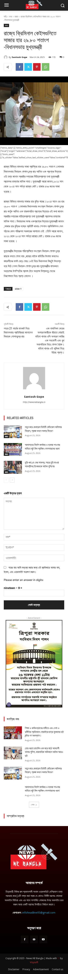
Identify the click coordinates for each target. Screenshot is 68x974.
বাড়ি (5, 16)
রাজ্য (16, 16)
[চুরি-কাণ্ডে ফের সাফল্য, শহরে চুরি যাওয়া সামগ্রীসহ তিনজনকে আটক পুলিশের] (13, 467)
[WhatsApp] (45, 67)
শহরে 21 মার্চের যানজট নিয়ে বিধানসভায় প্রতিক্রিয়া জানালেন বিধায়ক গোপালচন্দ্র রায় (18, 332)
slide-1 (18, 288)
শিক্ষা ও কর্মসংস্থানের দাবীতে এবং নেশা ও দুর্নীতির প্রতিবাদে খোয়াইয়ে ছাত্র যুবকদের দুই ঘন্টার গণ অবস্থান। (44, 732)
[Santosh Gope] (6, 57)
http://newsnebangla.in (34, 402)
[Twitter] (28, 67)
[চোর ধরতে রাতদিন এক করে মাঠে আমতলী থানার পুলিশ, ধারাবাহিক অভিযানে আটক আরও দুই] (13, 753)
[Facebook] (19, 67)
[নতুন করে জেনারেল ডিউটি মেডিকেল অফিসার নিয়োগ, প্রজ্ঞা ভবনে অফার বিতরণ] (13, 431)
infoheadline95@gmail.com (38, 912)
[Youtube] (43, 939)
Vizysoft (34, 962)
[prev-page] (6, 480)
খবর (10, 16)
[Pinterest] (37, 67)
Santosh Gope (19, 57)
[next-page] (12, 480)
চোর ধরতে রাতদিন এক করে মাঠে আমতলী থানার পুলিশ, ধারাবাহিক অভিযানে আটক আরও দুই (44, 752)
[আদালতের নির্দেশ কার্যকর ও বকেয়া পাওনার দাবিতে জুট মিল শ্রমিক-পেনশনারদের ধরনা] (13, 449)
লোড (32, 804)
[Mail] (34, 939)
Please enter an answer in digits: (24, 579)
